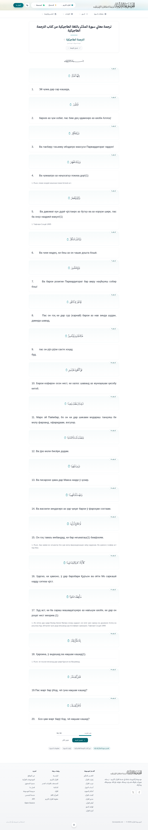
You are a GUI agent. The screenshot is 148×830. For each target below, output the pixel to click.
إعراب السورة (67, 748)
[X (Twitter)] (133, 792)
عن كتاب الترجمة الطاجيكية (82, 748)
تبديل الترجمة (74, 48)
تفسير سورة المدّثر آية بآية (101, 748)
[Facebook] (139, 792)
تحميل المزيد (79, 740)
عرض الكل (65, 740)
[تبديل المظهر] (27, 5)
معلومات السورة (54, 748)
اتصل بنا (18, 5)
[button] (83, 14)
